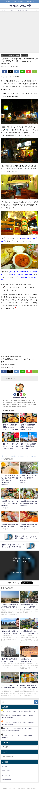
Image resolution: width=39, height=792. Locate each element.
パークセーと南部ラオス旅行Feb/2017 (10, 55)
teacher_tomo (19, 398)
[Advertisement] (19, 32)
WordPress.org (6, 779)
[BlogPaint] (19, 112)
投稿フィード (6, 770)
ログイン (4, 766)
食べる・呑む (24, 55)
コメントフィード (7, 775)
